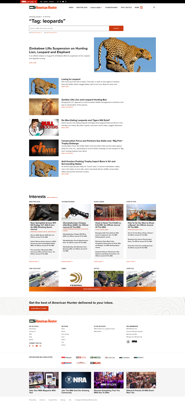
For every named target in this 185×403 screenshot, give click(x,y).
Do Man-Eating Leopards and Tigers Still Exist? (85, 120)
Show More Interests (103, 289)
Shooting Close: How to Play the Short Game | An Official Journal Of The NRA (140, 240)
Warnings (63, 400)
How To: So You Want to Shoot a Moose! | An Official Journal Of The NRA (141, 225)
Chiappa (65, 231)
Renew (46, 2)
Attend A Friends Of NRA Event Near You (140, 391)
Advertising (32, 329)
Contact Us (32, 331)
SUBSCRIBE (39, 308)
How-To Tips (131, 202)
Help (30, 337)
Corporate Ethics (53, 400)
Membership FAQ (131, 334)
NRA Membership (131, 329)
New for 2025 (33, 261)
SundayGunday (111, 7)
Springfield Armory (37, 232)
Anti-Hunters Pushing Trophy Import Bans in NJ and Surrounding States (88, 163)
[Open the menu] (141, 7)
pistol (45, 232)
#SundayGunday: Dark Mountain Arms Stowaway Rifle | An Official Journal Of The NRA (75, 249)
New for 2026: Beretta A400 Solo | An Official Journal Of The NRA (42, 236)
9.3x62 (97, 230)
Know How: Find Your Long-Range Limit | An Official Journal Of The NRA (140, 247)
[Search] (154, 7)
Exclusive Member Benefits (134, 331)
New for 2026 (81, 7)
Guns (63, 337)
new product (52, 232)
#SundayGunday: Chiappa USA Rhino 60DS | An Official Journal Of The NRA (75, 225)
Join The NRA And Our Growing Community (75, 391)
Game (34, 63)
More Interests (52, 197)
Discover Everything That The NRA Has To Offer (107, 391)
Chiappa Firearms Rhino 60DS (72, 229)
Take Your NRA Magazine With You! (42, 391)
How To (137, 230)
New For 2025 (34, 202)
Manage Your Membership (134, 337)
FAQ (30, 334)
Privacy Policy (32, 400)
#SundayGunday (68, 202)
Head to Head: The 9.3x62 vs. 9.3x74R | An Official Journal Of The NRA (108, 225)
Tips (141, 230)
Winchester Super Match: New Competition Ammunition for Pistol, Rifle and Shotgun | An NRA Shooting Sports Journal (108, 244)
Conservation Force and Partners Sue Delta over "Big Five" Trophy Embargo (92, 142)
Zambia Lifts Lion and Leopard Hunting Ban (84, 99)
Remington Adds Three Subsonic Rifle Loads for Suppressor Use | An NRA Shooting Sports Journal (107, 235)
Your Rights (69, 107)
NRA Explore (98, 331)
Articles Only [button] (36, 33)
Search (116, 28)
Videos (63, 345)
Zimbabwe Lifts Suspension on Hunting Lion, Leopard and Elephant (58, 50)
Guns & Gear (95, 7)
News (71, 7)
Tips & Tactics (126, 7)
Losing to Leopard (70, 79)
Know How (131, 230)
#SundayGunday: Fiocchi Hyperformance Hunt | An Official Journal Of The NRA (75, 242)
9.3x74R (102, 230)
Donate (51, 2)
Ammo (106, 230)
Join (41, 2)
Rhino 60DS (84, 229)
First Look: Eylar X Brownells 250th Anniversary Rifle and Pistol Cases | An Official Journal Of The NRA (43, 252)
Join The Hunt (35, 268)
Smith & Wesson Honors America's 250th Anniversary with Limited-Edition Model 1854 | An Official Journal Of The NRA (43, 243)
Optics (96, 268)
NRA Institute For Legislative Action (104, 329)
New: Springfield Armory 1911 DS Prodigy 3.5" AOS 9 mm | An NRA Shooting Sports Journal (43, 226)
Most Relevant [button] (51, 33)
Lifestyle (130, 268)
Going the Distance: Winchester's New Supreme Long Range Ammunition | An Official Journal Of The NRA (107, 254)
